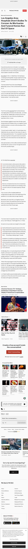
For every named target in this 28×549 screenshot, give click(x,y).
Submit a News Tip (19, 506)
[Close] (25, 530)
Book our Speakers (5, 504)
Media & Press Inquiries (20, 499)
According (3, 76)
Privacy (3, 508)
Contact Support (18, 490)
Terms (2, 506)
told (16, 220)
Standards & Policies (19, 504)
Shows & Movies (5, 490)
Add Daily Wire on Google (15, 62)
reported (11, 111)
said (10, 121)
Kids (2, 495)
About (2, 497)
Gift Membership (18, 493)
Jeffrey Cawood (4, 31)
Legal (16, 497)
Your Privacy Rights (19, 495)
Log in (21, 356)
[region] (14, 538)
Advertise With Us (5, 499)
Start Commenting (14, 352)
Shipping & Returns (19, 501)
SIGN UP (24, 10)
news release (19, 265)
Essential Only (14, 542)
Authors (3, 501)
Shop (2, 493)
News (2, 488)
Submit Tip (14, 472)
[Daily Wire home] (14, 10)
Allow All (14, 546)
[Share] (25, 36)
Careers (16, 488)
